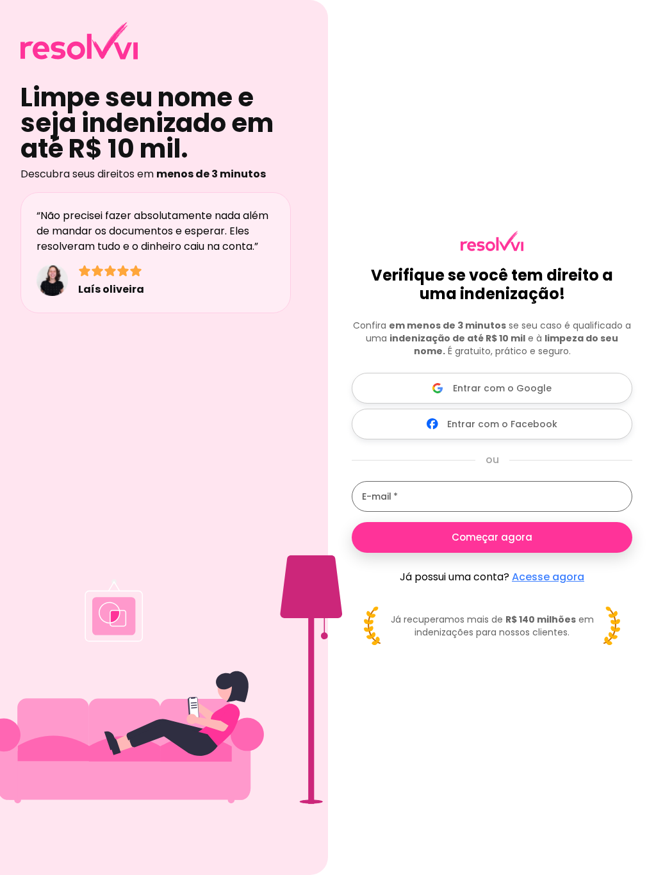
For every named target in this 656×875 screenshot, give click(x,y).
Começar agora (492, 537)
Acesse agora (548, 576)
